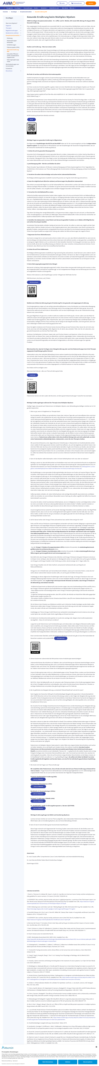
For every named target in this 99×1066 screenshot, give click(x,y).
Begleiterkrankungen (12, 30)
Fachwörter (9, 68)
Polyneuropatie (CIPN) (13, 47)
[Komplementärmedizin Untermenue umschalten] (20, 35)
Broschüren (9, 71)
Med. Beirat (65, 8)
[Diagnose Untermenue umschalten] (20, 25)
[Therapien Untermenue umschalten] (20, 28)
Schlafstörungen (11, 45)
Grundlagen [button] (17, 8)
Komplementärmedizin (13, 35)
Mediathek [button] (44, 8)
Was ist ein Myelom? (11, 23)
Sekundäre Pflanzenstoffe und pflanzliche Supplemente (13, 55)
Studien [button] (36, 8)
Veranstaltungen (28, 8)
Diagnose (8, 25)
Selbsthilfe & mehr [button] (54, 8)
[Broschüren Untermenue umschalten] (20, 70)
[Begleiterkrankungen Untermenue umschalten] (20, 30)
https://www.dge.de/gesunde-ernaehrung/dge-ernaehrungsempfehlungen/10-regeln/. (51, 909)
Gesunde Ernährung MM (13, 50)
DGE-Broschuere (34, 282)
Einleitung (9, 38)
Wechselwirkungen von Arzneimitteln (12, 65)
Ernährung (32, 375)
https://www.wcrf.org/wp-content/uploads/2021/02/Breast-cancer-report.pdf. (48, 919)
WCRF (31, 119)
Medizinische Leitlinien (12, 33)
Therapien (9, 28)
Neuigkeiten (10, 8)
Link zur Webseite (38, 779)
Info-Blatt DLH (61, 638)
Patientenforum (77, 3)
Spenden (91, 3)
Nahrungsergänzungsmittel (13, 60)
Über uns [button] (72, 8)
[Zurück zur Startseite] (14, 3)
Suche (63, 3)
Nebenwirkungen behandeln (12, 41)
